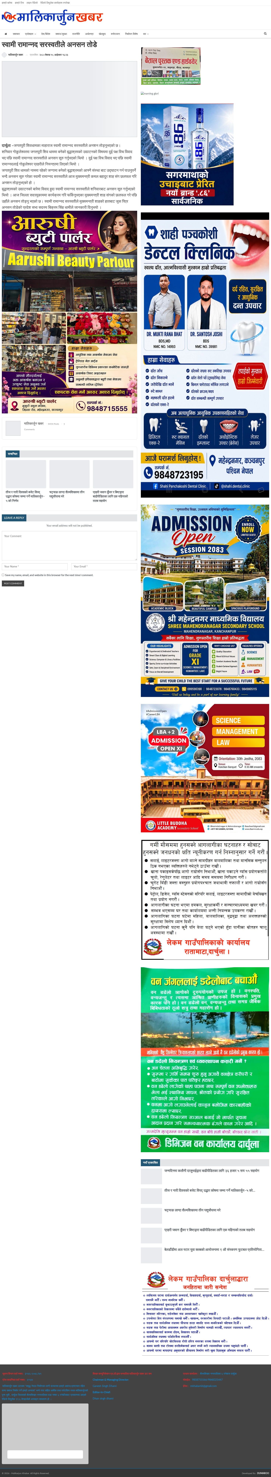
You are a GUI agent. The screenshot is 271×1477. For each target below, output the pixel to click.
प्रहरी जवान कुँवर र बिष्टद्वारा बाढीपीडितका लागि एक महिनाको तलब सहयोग (209, 1230)
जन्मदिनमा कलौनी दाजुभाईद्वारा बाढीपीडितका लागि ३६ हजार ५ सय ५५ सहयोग (211, 1171)
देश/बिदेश (45, 34)
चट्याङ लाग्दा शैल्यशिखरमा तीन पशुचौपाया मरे (192, 1210)
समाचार (16, 34)
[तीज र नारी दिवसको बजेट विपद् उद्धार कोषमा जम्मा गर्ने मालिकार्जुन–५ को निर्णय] (26, 474)
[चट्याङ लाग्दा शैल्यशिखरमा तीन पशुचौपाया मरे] (69, 474)
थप (144, 34)
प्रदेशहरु (29, 34)
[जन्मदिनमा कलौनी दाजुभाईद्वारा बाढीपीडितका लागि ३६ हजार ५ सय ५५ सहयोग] (151, 1176)
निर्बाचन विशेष (131, 34)
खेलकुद (102, 34)
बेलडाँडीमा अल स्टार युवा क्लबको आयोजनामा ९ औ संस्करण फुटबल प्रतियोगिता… (214, 1249)
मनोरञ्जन (115, 34)
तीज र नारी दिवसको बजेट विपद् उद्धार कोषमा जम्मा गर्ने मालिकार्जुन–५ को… (209, 1190)
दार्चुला (7, 487)
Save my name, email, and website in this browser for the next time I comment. (49, 575)
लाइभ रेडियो (32, 3)
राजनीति (76, 34)
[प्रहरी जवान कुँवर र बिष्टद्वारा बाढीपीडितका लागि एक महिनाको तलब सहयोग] (113, 474)
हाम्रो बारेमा (7, 3)
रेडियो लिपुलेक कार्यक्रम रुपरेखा (55, 3)
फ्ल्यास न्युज (50, 487)
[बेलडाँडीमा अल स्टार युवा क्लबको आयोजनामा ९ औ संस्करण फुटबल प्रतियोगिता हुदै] (151, 1255)
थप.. (94, 1404)
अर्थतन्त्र (89, 34)
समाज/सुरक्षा (61, 34)
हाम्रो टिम (19, 3)
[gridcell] (69, 177)
